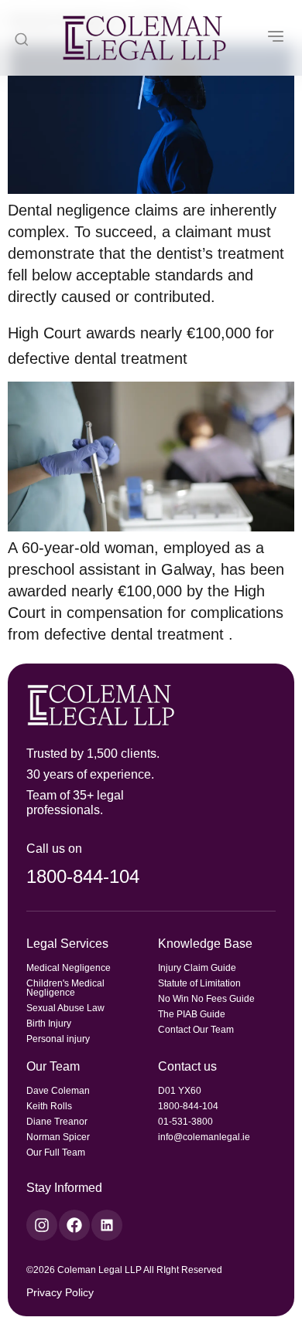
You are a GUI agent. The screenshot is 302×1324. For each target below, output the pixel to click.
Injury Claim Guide (197, 967)
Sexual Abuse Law (65, 1008)
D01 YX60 (179, 1090)
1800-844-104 (82, 876)
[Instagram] (41, 1225)
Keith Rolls (49, 1106)
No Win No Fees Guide (206, 998)
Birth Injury (48, 1023)
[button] (276, 37)
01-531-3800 (185, 1121)
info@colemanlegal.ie (204, 1137)
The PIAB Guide (191, 1014)
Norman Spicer (58, 1137)
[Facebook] (74, 1225)
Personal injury (58, 1039)
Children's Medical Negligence (65, 988)
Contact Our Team (196, 1029)
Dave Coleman (58, 1090)
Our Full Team (55, 1152)
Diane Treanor (57, 1121)
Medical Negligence (68, 967)
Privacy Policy (60, 1292)
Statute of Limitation (199, 983)
